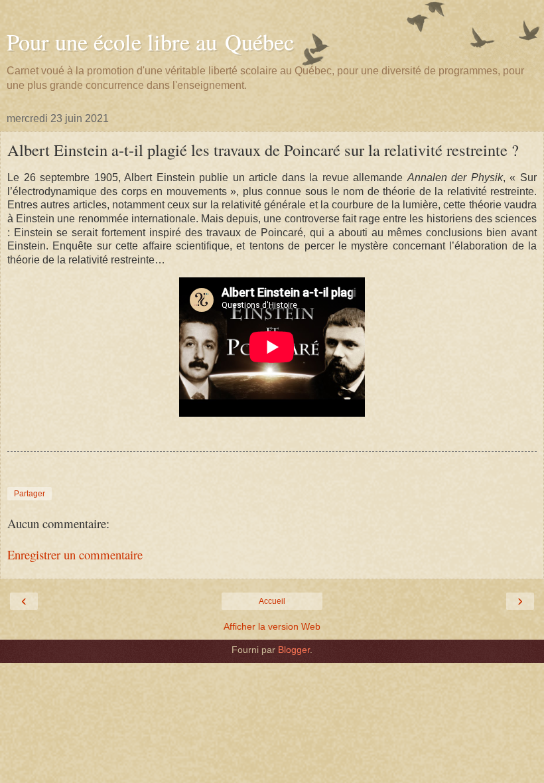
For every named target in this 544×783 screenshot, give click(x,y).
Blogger (294, 649)
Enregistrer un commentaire (75, 554)
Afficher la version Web (272, 626)
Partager (29, 493)
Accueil (272, 601)
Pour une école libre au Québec (150, 42)
